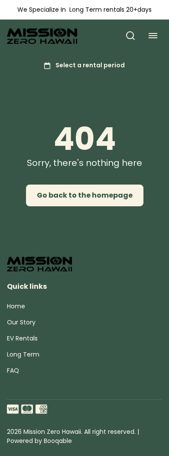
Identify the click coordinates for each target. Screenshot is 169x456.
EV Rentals (22, 338)
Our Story (21, 322)
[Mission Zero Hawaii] (42, 35)
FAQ (13, 370)
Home (16, 306)
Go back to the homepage (85, 195)
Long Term (23, 354)
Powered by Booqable (39, 440)
